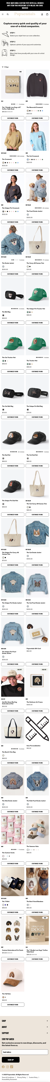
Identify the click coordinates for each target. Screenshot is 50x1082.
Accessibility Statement (9, 1079)
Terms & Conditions (8, 1077)
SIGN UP (11, 1060)
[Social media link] (3, 1066)
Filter (6, 67)
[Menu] (2, 14)
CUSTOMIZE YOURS (12, 118)
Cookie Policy (33, 1077)
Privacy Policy (21, 1077)
